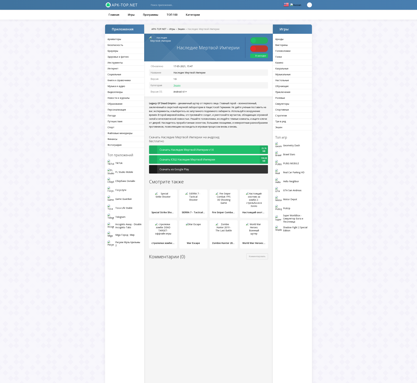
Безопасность (115, 45)
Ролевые (280, 97)
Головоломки (282, 50)
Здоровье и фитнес (118, 56)
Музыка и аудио (116, 86)
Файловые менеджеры (120, 133)
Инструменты (115, 62)
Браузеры (113, 50)
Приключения (282, 92)
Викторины (281, 45)
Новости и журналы (118, 97)
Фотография (115, 144)
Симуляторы (282, 103)
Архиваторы (114, 39)
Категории (193, 14)
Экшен (278, 127)
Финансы (112, 139)
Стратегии (281, 115)
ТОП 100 (172, 14)
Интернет (113, 68)
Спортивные (282, 109)
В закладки (260, 55)
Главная (114, 14)
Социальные (114, 74)
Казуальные (281, 68)
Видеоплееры (115, 92)
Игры (131, 14)
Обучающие (282, 86)
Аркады (279, 39)
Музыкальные (283, 74)
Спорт (111, 127)
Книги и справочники (119, 80)
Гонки (278, 56)
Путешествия (115, 121)
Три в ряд (280, 121)
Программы (150, 14)
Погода (112, 115)
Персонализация (117, 109)
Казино (279, 62)
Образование (115, 103)
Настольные (282, 80)
